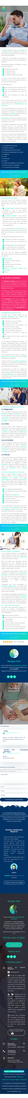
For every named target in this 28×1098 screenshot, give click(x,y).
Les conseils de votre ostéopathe (11, 167)
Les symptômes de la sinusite (10, 145)
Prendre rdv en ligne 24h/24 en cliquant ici (14, 172)
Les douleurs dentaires (8, 147)
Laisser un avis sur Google (14, 872)
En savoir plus (14, 718)
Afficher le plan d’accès (16, 1015)
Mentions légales (14, 1063)
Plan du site (23, 1063)
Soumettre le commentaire (14, 800)
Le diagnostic (6, 154)
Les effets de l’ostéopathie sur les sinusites (13, 163)
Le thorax (5, 160)
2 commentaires (18, 31)
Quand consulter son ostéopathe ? (11, 165)
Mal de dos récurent (14, 835)
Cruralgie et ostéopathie (14, 689)
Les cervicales (6, 158)
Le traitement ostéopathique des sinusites (13, 152)
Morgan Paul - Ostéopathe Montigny (16, 751)
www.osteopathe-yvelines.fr (19, 665)
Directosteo (19, 865)
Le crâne (5, 156)
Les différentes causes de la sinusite (11, 150)
